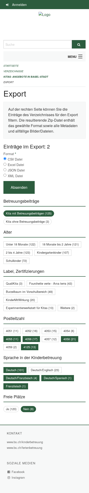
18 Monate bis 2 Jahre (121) (60, 244)
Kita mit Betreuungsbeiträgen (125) (29, 213)
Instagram (18, 477)
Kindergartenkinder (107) (53, 252)
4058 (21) (69, 339)
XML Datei (15, 176)
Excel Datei (16, 164)
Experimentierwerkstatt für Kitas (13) (29, 308)
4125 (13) (30, 347)
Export (8, 82)
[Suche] (79, 44)
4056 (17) (31, 339)
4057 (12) (50, 339)
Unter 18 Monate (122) (20, 244)
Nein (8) (28, 409)
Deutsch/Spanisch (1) (57, 378)
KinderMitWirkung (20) (20, 300)
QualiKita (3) (14, 283)
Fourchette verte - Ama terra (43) (50, 283)
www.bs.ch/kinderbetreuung (25, 442)
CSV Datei (15, 159)
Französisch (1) (16, 386)
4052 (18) (31, 331)
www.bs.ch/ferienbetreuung (25, 447)
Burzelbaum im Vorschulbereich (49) (29, 291)
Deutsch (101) (15, 370)
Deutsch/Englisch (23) (45, 370)
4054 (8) (68, 331)
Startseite (10, 65)
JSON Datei (16, 170)
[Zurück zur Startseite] (44, 24)
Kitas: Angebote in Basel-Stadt (25, 76)
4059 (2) (11, 347)
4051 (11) (12, 331)
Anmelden (19, 4)
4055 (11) (12, 339)
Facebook (18, 472)
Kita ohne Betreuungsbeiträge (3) (27, 221)
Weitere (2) (67, 308)
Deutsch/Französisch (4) (21, 378)
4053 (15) (50, 331)
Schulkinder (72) (16, 260)
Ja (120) (11, 409)
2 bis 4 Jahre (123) (18, 252)
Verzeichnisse (13, 71)
